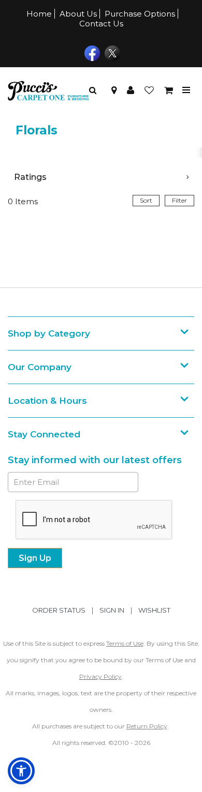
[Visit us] (114, 90)
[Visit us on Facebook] (91, 52)
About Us (78, 14)
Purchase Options (140, 14)
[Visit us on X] (111, 52)
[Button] (186, 90)
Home (39, 14)
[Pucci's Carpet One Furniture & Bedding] (48, 90)
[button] (130, 90)
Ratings (30, 177)
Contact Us (101, 23)
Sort (146, 200)
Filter (179, 200)
